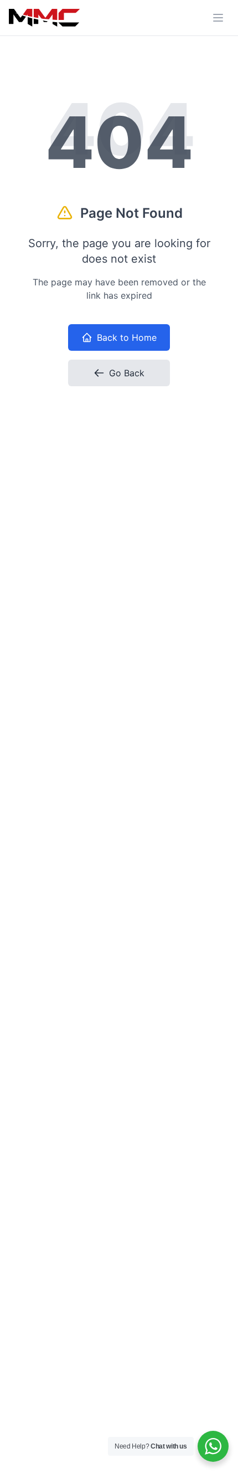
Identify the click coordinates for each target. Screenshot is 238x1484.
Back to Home (127, 337)
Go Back (126, 372)
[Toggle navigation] (218, 18)
